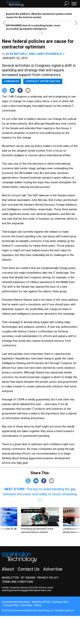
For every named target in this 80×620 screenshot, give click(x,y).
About (8, 569)
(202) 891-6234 (36, 587)
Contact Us (28, 569)
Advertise (53, 569)
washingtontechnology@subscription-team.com (27, 590)
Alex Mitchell (17, 54)
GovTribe (26, 605)
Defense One (60, 602)
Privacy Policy (47, 577)
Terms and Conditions (17, 581)
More (38, 605)
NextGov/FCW (40, 602)
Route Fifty (11, 605)
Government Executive (15, 602)
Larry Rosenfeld (49, 54)
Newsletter (10, 577)
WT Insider (28, 577)
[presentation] (4, 524)
